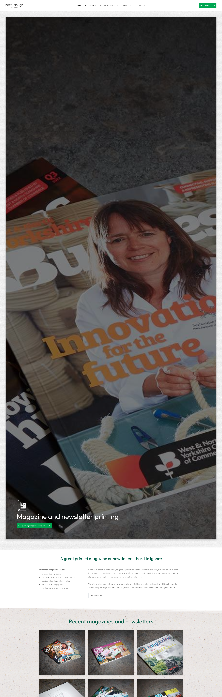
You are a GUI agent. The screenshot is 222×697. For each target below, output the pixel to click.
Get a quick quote (207, 5)
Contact (140, 5)
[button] (62, 652)
